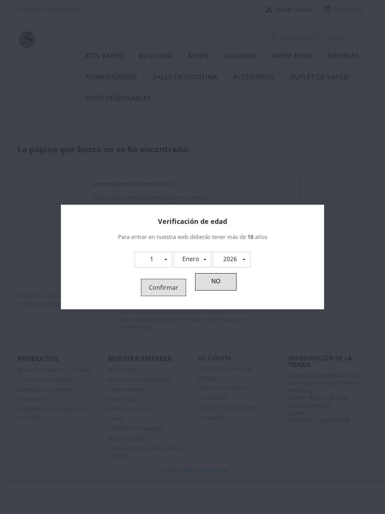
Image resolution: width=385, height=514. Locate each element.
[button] (153, 260)
